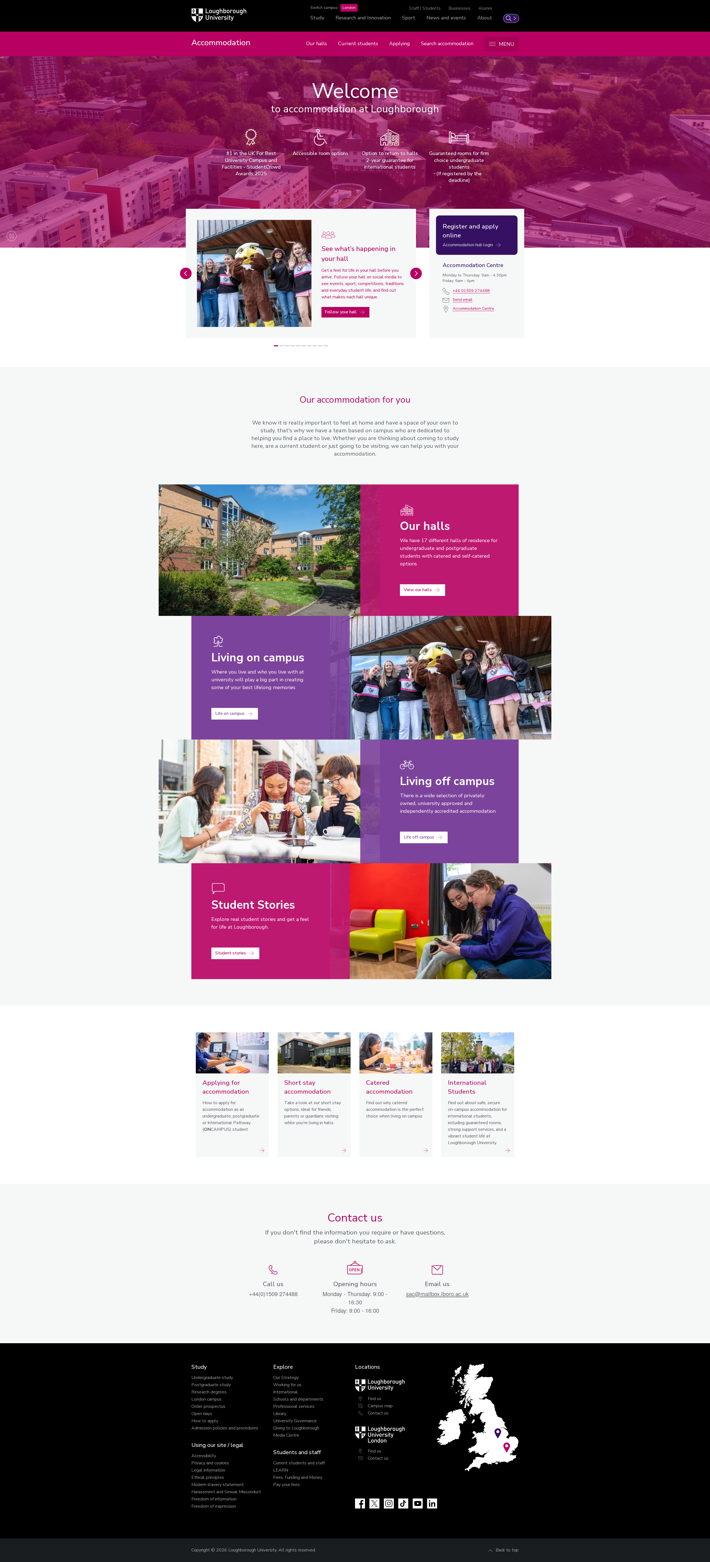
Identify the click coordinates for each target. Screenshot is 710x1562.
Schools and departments (298, 1399)
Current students (358, 43)
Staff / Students (425, 8)
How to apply (204, 1421)
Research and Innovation (363, 17)
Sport (408, 17)
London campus (206, 1399)
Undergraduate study (212, 1378)
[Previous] (186, 273)
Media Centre (286, 1435)
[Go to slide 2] (281, 345)
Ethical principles (207, 1477)
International (285, 1392)
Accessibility (203, 1456)
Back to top (507, 1550)
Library (279, 1414)
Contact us (378, 1413)
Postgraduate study (211, 1385)
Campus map (380, 1406)
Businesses (459, 8)
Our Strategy (286, 1378)
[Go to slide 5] (298, 345)
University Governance (295, 1421)
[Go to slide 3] (287, 345)
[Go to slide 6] (303, 345)
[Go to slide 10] (326, 345)
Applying (399, 43)
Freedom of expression (213, 1506)
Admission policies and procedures (224, 1428)
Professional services (294, 1406)
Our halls (316, 43)
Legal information (208, 1470)
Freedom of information (214, 1499)
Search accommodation (447, 43)
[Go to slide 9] (320, 345)
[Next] (416, 273)
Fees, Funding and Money (297, 1477)
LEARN (280, 1470)
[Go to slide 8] (315, 345)
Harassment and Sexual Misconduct (226, 1492)
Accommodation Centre (473, 308)
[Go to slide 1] (276, 345)
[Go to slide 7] (309, 345)
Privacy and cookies (210, 1463)
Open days (201, 1414)
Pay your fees (286, 1485)
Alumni (485, 8)
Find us (374, 1399)
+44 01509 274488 (471, 290)
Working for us (287, 1385)
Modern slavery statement (217, 1485)
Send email (462, 299)
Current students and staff (299, 1463)
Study (317, 17)
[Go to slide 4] (292, 345)
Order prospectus (208, 1406)
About (484, 17)
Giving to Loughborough (296, 1428)
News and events (446, 17)
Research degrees (209, 1392)
